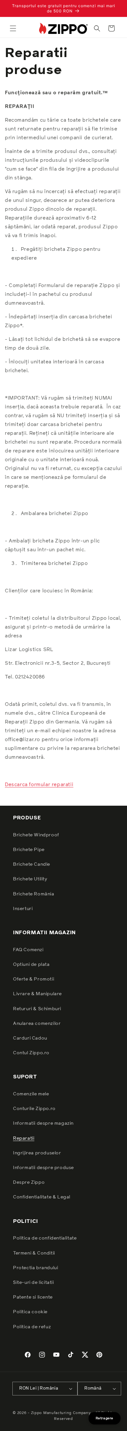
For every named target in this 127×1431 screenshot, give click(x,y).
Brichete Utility (30, 879)
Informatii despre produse (43, 1167)
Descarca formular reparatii (39, 784)
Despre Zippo (29, 1182)
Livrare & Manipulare (37, 994)
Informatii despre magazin (43, 1123)
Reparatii (23, 1138)
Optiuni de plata (31, 964)
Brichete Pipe (29, 849)
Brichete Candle (31, 864)
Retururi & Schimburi (37, 1009)
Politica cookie (30, 1312)
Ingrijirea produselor (37, 1153)
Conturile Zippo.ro (34, 1108)
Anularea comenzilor (37, 1023)
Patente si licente (33, 1297)
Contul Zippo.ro (31, 1053)
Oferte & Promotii (33, 979)
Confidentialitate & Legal (41, 1197)
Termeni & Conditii (34, 1253)
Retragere (104, 1418)
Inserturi (23, 908)
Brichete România (33, 894)
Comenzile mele (31, 1094)
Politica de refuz (32, 1327)
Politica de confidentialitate (45, 1238)
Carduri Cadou (30, 1038)
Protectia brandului (35, 1268)
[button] (13, 28)
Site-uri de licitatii (33, 1282)
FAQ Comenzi (28, 950)
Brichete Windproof (36, 835)
